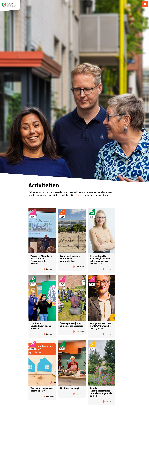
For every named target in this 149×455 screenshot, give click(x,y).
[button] (145, 4)
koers (79, 195)
